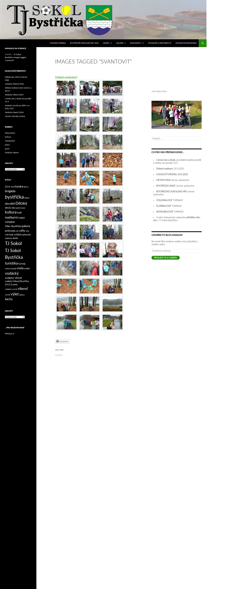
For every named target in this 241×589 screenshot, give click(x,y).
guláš (18, 208)
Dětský (21, 203)
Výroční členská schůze (15, 116)
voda (20, 268)
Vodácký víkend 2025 (14, 95)
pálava (26, 226)
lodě (19, 212)
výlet (15, 294)
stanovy (8, 238)
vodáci (27, 269)
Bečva (26, 187)
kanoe (22, 208)
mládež (21, 218)
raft (17, 231)
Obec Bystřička (13, 226)
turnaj (21, 263)
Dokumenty (135, 43)
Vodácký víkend (12, 153)
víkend (23, 288)
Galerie (119, 43)
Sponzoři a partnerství (159, 43)
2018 (13, 187)
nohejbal (10, 222)
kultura (8, 137)
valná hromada (10, 269)
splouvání (26, 235)
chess (27, 198)
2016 (7, 187)
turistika (11, 263)
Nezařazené (10, 141)
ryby (27, 231)
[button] (155, 114)
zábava (21, 295)
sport (7, 149)
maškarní (11, 217)
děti (12, 203)
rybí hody (9, 235)
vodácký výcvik (11, 289)
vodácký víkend (13, 278)
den (7, 203)
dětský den (10, 208)
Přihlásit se (9, 334)
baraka (19, 186)
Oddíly (106, 43)
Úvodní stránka (58, 43)
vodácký (12, 273)
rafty (22, 230)
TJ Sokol (13, 243)
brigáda (10, 191)
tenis (15, 238)
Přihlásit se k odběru (165, 258)
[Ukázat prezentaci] (66, 77)
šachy (9, 299)
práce (7, 145)
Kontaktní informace (186, 43)
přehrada (10, 230)
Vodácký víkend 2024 (14, 112)
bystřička (14, 197)
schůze (17, 234)
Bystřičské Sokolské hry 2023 (84, 43)
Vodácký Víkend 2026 (14, 84)
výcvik (7, 295)
